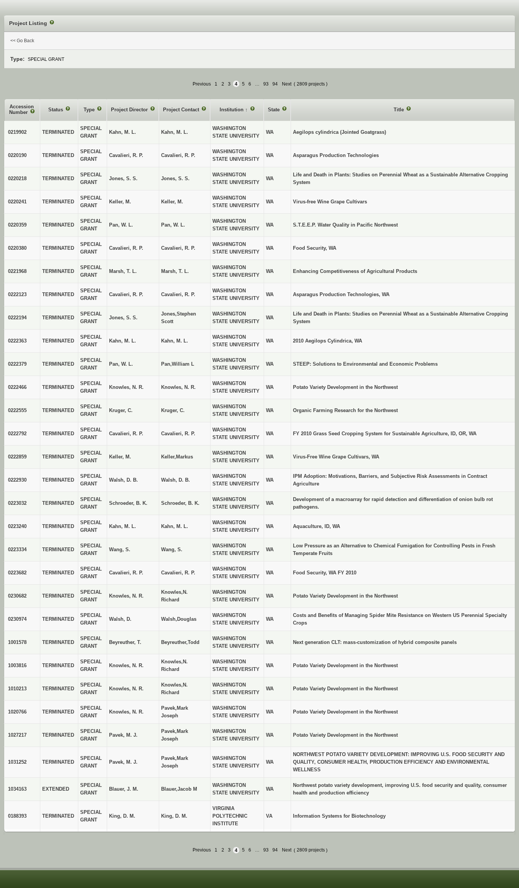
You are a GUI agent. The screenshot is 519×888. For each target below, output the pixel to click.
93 (266, 84)
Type (90, 110)
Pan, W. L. (173, 225)
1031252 (17, 762)
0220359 (17, 225)
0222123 (17, 294)
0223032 (17, 503)
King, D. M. (174, 816)
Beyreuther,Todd (180, 642)
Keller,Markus (177, 457)
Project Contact (182, 110)
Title (399, 110)
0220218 (17, 178)
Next (286, 84)
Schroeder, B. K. (180, 503)
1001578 (17, 642)
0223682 (17, 573)
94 (275, 84)
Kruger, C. (173, 410)
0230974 (17, 619)
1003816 (17, 665)
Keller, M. (172, 202)
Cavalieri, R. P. (178, 155)
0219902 (17, 132)
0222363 (17, 341)
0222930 (17, 480)
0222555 (17, 410)
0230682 (17, 596)
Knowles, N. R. (178, 387)
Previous (202, 84)
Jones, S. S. (175, 178)
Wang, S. (171, 549)
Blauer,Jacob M (179, 789)
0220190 (17, 155)
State (274, 110)
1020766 (17, 712)
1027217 (17, 735)
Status (56, 110)
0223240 (17, 526)
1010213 (17, 688)
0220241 (17, 202)
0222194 (17, 317)
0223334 (17, 549)
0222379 (17, 364)
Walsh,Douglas (178, 619)
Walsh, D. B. (175, 480)
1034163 (17, 789)
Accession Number (21, 110)
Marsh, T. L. (175, 271)
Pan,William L (177, 364)
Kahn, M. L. (174, 132)
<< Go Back (22, 40)
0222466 (17, 387)
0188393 (17, 816)
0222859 (17, 457)
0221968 (17, 271)
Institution (232, 110)
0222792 (17, 433)
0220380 (17, 248)
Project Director (130, 110)
